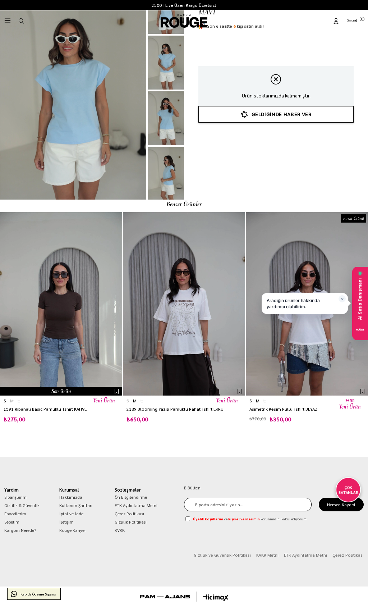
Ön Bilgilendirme (131, 497)
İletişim (66, 522)
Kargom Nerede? (20, 530)
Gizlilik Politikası (131, 522)
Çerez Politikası (129, 513)
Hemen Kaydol (341, 504)
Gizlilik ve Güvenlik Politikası (222, 555)
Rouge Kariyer (72, 530)
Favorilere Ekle (117, 391)
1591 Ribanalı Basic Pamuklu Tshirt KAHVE (45, 409)
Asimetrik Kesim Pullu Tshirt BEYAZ (283, 409)
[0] (356, 19)
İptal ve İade (71, 513)
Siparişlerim (15, 497)
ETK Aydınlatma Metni (136, 505)
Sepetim (11, 522)
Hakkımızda (70, 497)
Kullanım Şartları (75, 505)
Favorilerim (15, 513)
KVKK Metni (267, 555)
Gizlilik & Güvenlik (22, 505)
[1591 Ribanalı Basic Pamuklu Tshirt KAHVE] (61, 304)
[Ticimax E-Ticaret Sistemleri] (216, 597)
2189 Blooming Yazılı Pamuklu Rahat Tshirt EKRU (175, 409)
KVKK (120, 530)
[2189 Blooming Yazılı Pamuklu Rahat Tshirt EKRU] (184, 304)
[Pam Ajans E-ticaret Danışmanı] (165, 596)
